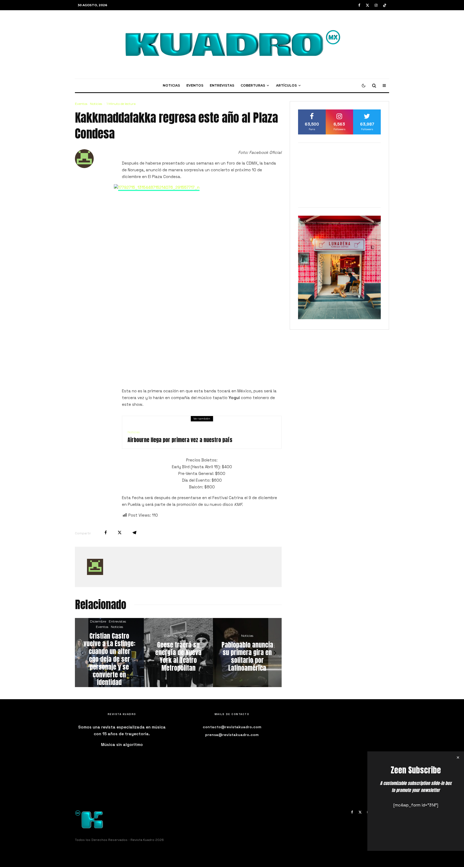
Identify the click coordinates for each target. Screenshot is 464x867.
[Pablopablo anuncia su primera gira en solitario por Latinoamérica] (126, 652)
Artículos (286, 85)
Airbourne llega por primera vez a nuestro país (180, 440)
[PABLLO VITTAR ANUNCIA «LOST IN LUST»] (195, 652)
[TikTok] (384, 5)
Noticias (171, 85)
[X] (367, 5)
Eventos (194, 85)
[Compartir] (105, 533)
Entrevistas (222, 85)
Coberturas (253, 85)
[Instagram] (376, 5)
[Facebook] (359, 5)
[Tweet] (120, 533)
